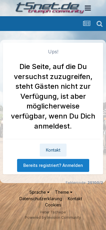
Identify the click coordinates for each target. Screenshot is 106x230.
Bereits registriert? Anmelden (53, 165)
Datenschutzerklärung (40, 198)
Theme (62, 192)
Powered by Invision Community (53, 217)
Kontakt (53, 149)
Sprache (38, 192)
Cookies (53, 204)
